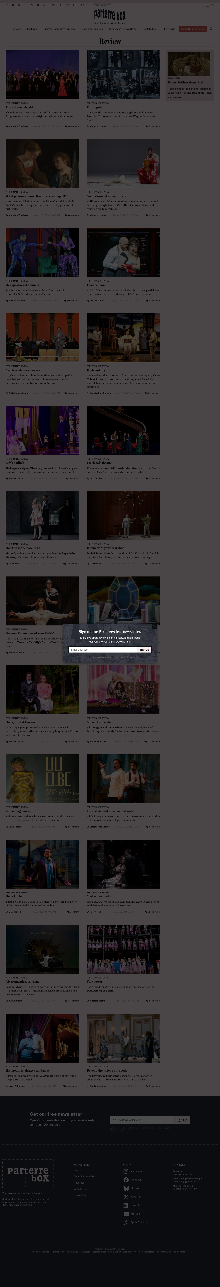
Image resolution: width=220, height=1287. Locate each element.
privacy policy (138, 657)
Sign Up (144, 649)
